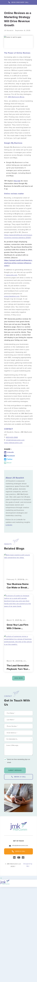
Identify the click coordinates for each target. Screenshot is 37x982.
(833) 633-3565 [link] (12, 437)
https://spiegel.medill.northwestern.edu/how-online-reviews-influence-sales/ (18, 263)
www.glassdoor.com (11, 296)
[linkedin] (14, 857)
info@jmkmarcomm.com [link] (20, 845)
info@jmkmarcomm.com (15, 440)
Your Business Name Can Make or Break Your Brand (17, 585)
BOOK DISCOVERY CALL (20, 2)
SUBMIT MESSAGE (15, 770)
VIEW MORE (18, 678)
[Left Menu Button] (1, 878)
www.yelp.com (11, 275)
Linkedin (10, 452)
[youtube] (18, 857)
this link (17, 181)
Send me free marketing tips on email (18, 761)
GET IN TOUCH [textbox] (18, 841)
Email (9, 462)
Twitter (10, 459)
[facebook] (23, 858)
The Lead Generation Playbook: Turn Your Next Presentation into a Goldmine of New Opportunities (18, 667)
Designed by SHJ (27, 865)
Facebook (11, 456)
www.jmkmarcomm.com (13, 442)
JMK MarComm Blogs (16, 97)
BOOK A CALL (20, 777)
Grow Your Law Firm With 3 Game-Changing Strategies (17, 626)
